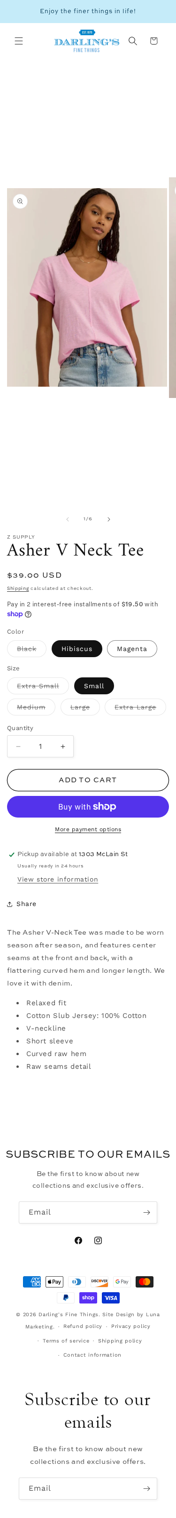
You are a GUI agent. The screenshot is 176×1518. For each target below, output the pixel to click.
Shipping (18, 588)
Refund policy (82, 1326)
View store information (57, 879)
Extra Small (43, 688)
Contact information (92, 1355)
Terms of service (66, 1341)
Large (85, 709)
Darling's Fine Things (68, 1314)
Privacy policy (131, 1326)
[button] (18, 41)
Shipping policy (120, 1341)
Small (94, 686)
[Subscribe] (146, 1212)
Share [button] (26, 903)
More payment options (88, 829)
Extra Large (140, 709)
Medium (36, 709)
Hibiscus (76, 648)
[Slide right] (109, 519)
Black (31, 651)
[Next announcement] (158, 11)
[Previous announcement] (17, 11)
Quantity (20, 727)
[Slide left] (67, 519)
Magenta (132, 648)
